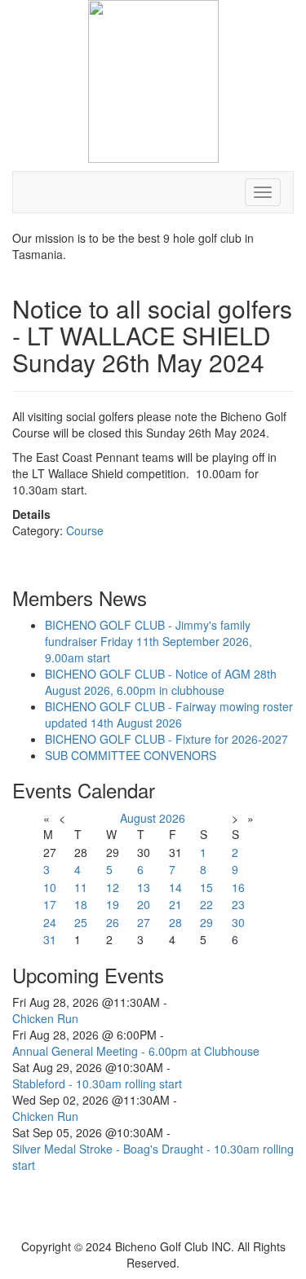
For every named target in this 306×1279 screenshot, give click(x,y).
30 (238, 922)
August (138, 818)
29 (206, 922)
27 (143, 922)
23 (238, 904)
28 (175, 922)
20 (143, 904)
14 (175, 887)
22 (206, 904)
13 (143, 887)
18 (80, 904)
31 (49, 939)
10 (49, 887)
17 (49, 904)
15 (206, 887)
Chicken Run (45, 1018)
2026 (172, 818)
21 (175, 904)
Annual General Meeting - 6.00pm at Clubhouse (135, 1051)
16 (238, 887)
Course (85, 530)
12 (112, 887)
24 (49, 922)
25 (80, 922)
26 (112, 922)
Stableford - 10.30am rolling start (97, 1083)
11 (80, 887)
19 (112, 904)
